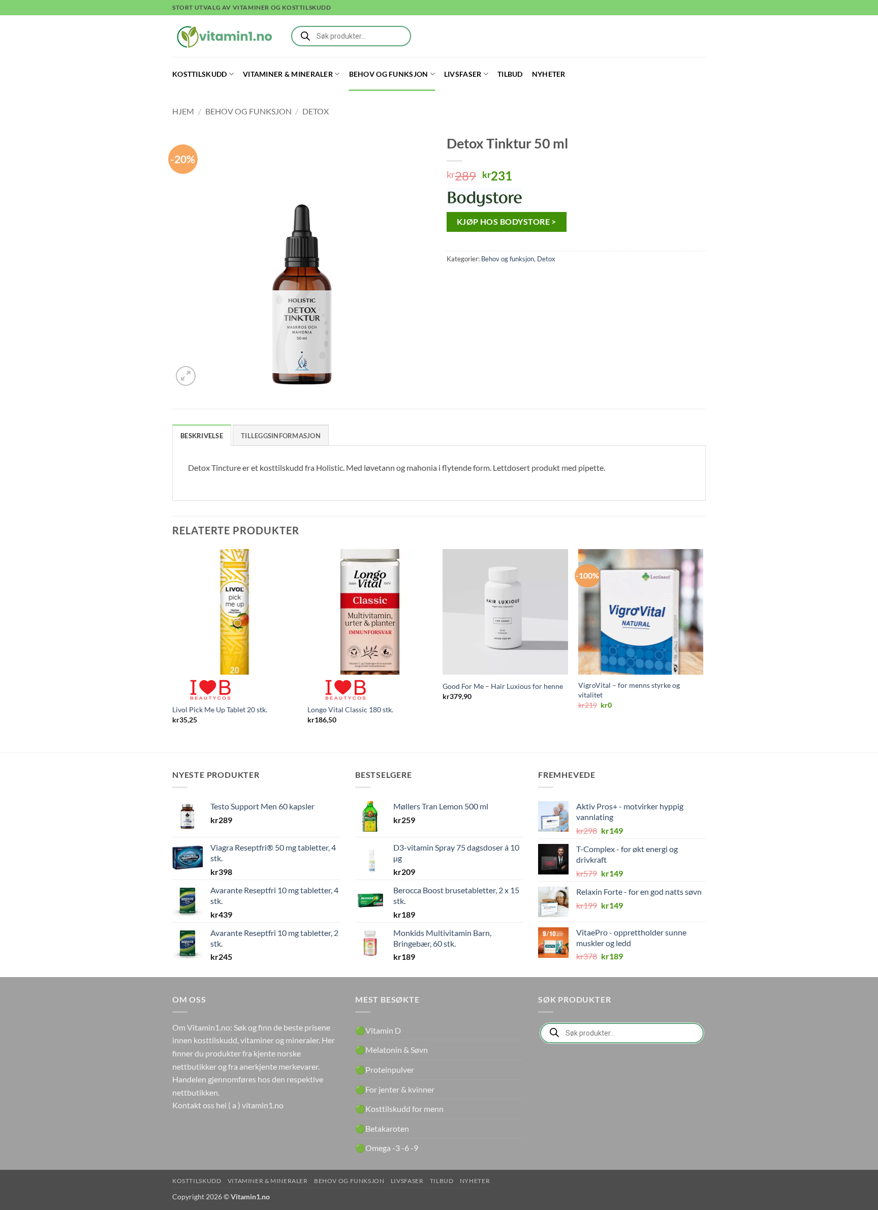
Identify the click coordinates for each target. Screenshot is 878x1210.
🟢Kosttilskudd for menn (399, 1108)
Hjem (183, 111)
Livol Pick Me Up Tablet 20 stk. (219, 709)
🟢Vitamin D (378, 1030)
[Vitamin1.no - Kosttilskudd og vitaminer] (223, 36)
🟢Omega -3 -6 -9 (386, 1148)
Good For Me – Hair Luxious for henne (503, 686)
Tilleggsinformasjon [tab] (281, 436)
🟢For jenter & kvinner (394, 1089)
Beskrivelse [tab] (201, 436)
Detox (315, 111)
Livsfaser (463, 74)
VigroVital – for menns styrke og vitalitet (629, 690)
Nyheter (549, 74)
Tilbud (510, 74)
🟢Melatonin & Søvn (391, 1049)
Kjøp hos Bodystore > (506, 221)
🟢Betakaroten (382, 1128)
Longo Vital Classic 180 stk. (350, 709)
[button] (186, 376)
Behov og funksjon (388, 74)
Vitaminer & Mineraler (288, 74)
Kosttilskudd (199, 74)
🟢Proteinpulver (384, 1069)
